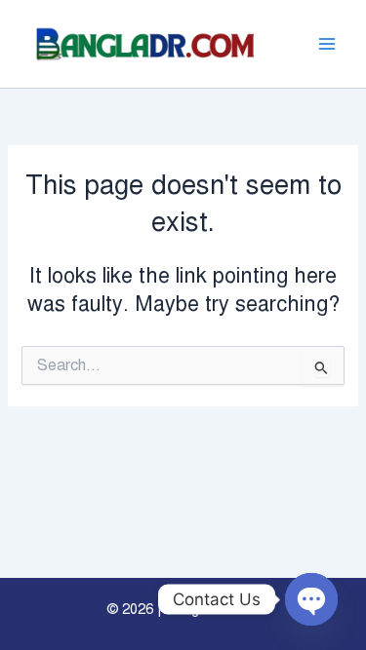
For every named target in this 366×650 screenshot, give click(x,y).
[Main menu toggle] (326, 43)
